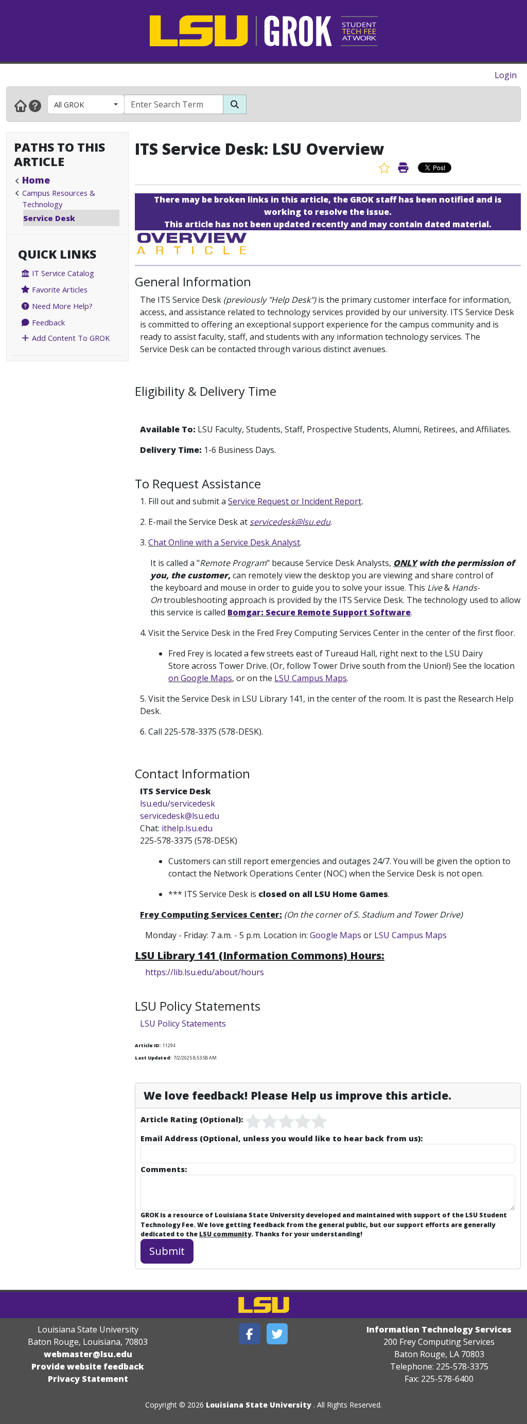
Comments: (163, 1169)
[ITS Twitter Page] (277, 1333)
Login (506, 75)
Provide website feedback (87, 1366)
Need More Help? (61, 306)
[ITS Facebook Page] (249, 1333)
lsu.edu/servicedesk (177, 803)
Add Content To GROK (70, 338)
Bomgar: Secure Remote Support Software (319, 612)
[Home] (20, 105)
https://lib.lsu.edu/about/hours (204, 972)
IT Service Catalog (62, 273)
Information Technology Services (439, 1329)
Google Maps (335, 935)
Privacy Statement (88, 1378)
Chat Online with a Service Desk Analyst (224, 542)
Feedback (47, 322)
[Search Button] (235, 104)
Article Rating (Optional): (191, 1119)
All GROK (69, 104)
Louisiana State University (258, 1405)
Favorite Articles (58, 289)
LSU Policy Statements (183, 1023)
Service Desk (49, 218)
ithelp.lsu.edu (186, 828)
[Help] (35, 105)
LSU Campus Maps (410, 935)
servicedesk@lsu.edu (290, 521)
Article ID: (148, 1045)
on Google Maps (200, 678)
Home (36, 180)
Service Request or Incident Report (294, 501)
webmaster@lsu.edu (88, 1354)
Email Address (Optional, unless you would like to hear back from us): (281, 1138)
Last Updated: (153, 1057)
